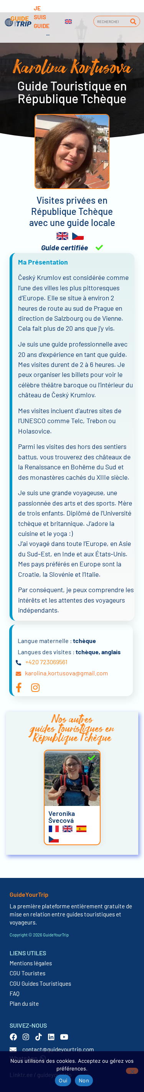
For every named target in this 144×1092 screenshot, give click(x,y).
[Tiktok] (38, 1036)
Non (84, 1080)
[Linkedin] (51, 1036)
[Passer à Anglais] (68, 21)
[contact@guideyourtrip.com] (13, 1049)
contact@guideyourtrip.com (58, 1049)
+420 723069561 (46, 661)
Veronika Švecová (61, 816)
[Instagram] (26, 1036)
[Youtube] (64, 1036)
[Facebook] (13, 1036)
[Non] (132, 1071)
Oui (63, 1080)
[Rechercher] (133, 21)
